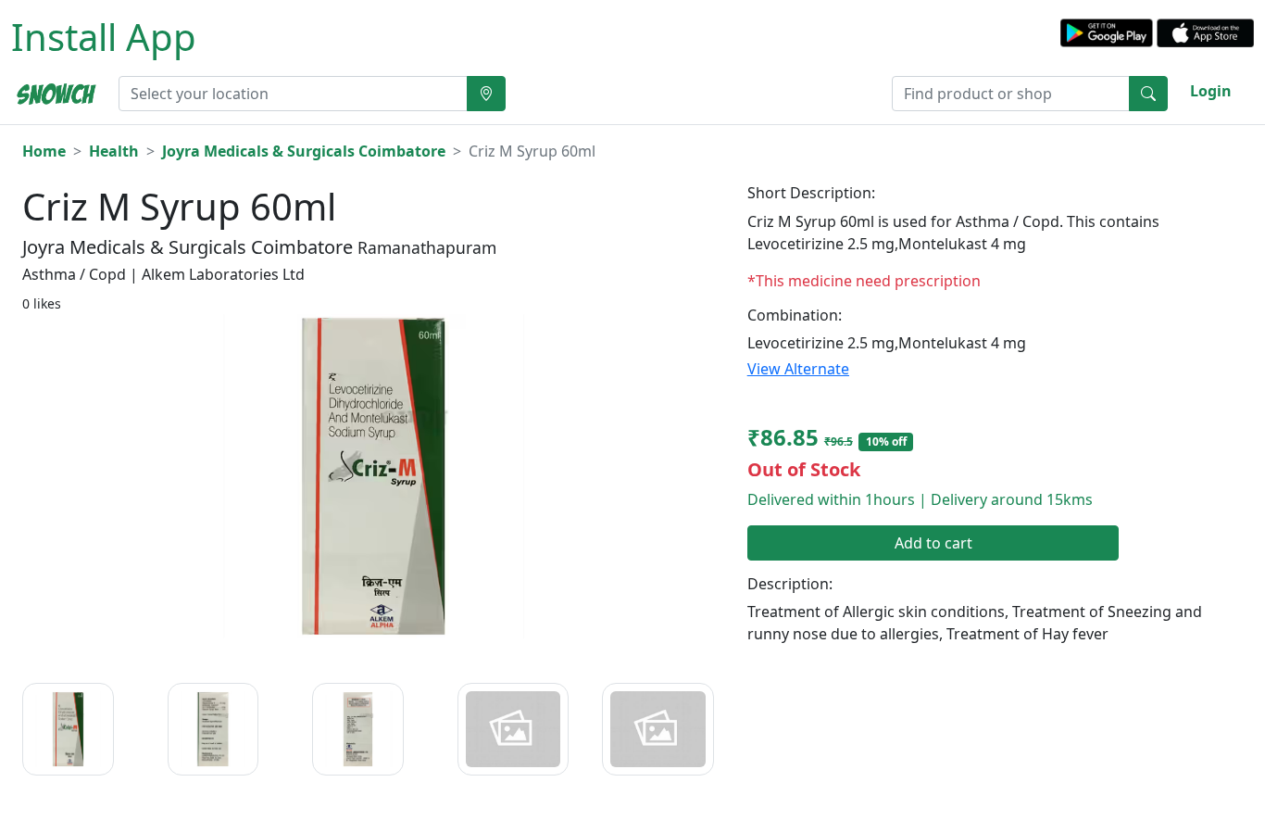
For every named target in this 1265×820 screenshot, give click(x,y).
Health (114, 151)
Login (1211, 91)
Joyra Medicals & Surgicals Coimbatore (303, 151)
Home (44, 151)
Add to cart (933, 543)
